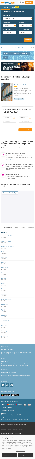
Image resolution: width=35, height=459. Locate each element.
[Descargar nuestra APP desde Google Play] (5, 394)
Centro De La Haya (6, 241)
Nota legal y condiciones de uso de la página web (13, 424)
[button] (29, 2)
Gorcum (3, 262)
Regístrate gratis (10, 159)
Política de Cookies (6, 429)
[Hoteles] (7, 2)
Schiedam (4, 325)
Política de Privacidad (17, 429)
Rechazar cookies (9, 455)
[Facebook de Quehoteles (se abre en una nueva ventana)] (3, 385)
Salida (22, 22)
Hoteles (3, 48)
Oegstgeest (4, 304)
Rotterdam (4, 315)
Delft (2, 251)
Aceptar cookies (25, 455)
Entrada (6, 22)
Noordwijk (4, 294)
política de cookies (20, 451)
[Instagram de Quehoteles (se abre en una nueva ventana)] (7, 385)
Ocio (13, 7)
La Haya (3, 278)
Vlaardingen (4, 331)
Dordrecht (4, 257)
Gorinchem (4, 267)
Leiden (3, 283)
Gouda (3, 273)
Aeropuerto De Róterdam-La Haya (11, 236)
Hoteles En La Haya (23, 48)
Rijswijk (3, 310)
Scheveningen (5, 320)
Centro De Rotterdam (7, 246)
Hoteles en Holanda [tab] (20, 227)
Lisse (2, 288)
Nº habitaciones (6, 29)
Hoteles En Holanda (11, 48)
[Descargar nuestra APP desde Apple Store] (15, 394)
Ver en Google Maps (11, 193)
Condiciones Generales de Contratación (11, 433)
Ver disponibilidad (25, 130)
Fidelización (5, 361)
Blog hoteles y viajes (8, 373)
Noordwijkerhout (6, 299)
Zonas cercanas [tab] (7, 227)
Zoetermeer (4, 336)
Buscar (28, 40)
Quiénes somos (7, 350)
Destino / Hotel (6, 15)
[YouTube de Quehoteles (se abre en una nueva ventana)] (11, 385)
